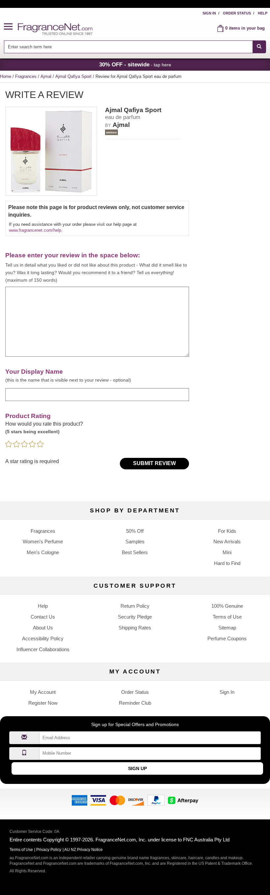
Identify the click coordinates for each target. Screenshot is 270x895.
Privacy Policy (48, 849)
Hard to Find (227, 563)
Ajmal (46, 76)
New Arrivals (227, 541)
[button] (11, 26)
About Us (43, 627)
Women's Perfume (43, 541)
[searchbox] (128, 46)
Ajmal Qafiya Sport (74, 76)
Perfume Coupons (227, 638)
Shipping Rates (135, 627)
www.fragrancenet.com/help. (36, 230)
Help (262, 13)
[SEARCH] (259, 46)
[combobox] (135, 46)
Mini (227, 552)
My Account (43, 692)
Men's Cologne (43, 552)
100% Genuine (227, 606)
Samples (135, 541)
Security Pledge (135, 617)
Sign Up (137, 768)
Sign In (209, 13)
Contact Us (43, 617)
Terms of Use (227, 617)
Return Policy (135, 606)
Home (5, 76)
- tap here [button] (135, 64)
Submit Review (154, 463)
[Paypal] (156, 800)
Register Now (43, 703)
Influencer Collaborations (42, 649)
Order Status (237, 13)
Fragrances (26, 76)
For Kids (227, 531)
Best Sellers (135, 552)
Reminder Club (135, 703)
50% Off (135, 531)
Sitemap (227, 627)
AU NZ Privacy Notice (83, 849)
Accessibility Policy (43, 638)
